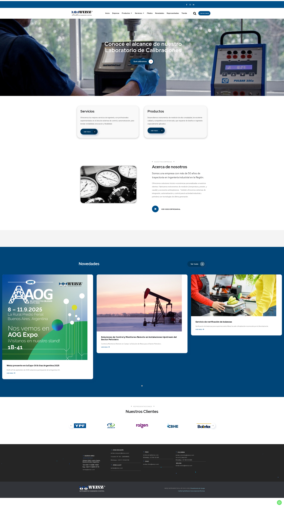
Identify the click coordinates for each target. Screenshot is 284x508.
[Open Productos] (131, 13)
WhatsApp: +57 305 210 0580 (184, 460)
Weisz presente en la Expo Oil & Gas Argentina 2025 (33, 365)
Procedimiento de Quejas (197, 488)
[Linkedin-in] (193, 4)
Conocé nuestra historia (146, 59)
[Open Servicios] (143, 13)
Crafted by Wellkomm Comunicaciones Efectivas (191, 491)
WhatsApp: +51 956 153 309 (151, 457)
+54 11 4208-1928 (92, 465)
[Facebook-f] (186, 4)
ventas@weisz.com (89, 469)
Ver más (10, 373)
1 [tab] (152, 386)
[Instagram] (190, 4)
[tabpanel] (47, 330)
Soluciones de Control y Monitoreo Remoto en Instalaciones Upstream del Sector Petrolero (139, 338)
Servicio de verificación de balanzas (213, 322)
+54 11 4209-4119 (92, 467)
